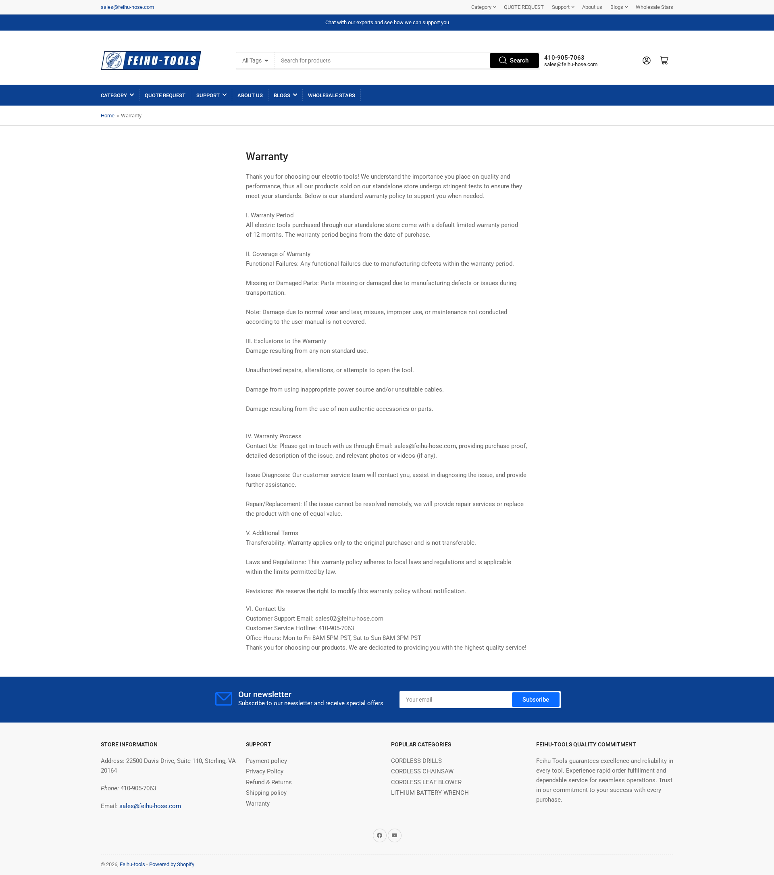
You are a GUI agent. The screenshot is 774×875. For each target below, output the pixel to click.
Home (107, 115)
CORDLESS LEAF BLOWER (426, 782)
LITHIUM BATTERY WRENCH (430, 792)
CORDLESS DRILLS (416, 761)
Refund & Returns (269, 782)
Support (561, 7)
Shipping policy (266, 792)
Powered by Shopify (171, 864)
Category (481, 7)
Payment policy (266, 761)
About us (592, 7)
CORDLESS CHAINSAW (422, 771)
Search (519, 60)
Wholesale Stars (654, 7)
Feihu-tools (132, 864)
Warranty (258, 803)
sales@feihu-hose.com (127, 7)
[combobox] (407, 60)
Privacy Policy (264, 771)
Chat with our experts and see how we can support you (387, 22)
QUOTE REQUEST (524, 7)
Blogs (616, 7)
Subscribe (535, 699)
